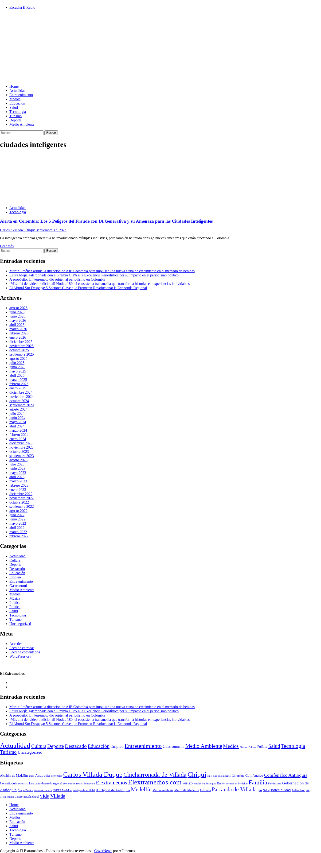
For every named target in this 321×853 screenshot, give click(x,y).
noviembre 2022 (21, 498)
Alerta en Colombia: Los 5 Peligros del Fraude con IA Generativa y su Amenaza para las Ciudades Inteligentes (106, 221)
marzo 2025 (18, 380)
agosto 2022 (18, 511)
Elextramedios (111, 782)
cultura (22, 783)
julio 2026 (16, 312)
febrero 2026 (18, 333)
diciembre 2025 (20, 342)
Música (14, 598)
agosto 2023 (18, 460)
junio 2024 (17, 418)
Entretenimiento (21, 95)
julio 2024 (16, 413)
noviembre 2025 (21, 346)
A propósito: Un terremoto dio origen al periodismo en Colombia (57, 279)
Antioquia (42, 775)
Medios (14, 99)
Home (14, 86)
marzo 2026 (18, 329)
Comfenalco (254, 775)
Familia (258, 782)
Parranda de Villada (234, 789)
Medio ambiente (163, 790)
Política (14, 603)
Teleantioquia (300, 790)
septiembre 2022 (21, 506)
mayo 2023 (17, 473)
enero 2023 (17, 490)
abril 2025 (16, 375)
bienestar (56, 775)
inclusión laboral (43, 790)
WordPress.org (20, 656)
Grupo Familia (25, 790)
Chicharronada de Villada (155, 774)
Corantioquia (8, 783)
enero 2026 (17, 337)
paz (260, 790)
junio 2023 (17, 468)
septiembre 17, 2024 (51, 230)
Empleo (15, 577)
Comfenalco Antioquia (285, 775)
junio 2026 (17, 316)
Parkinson (205, 790)
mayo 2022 (17, 523)
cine (209, 776)
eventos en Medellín (237, 783)
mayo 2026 (17, 320)
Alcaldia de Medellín (14, 775)
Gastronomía (18, 586)
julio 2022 (16, 515)
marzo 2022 (18, 532)
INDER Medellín (62, 790)
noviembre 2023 (21, 447)
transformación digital (27, 796)
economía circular (72, 783)
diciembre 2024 (20, 392)
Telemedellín (7, 796)
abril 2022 (16, 528)
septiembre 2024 (21, 405)
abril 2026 (16, 325)
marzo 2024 (18, 430)
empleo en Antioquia (205, 783)
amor (31, 775)
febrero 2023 (18, 485)
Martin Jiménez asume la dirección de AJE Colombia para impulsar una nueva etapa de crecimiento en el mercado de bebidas (102, 271)
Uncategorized (20, 624)
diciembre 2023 (20, 443)
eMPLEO (188, 783)
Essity (221, 783)
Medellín (141, 789)
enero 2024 (17, 439)
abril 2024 (16, 426)
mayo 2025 (17, 371)
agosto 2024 (18, 409)
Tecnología (17, 112)
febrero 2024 (18, 435)
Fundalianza (274, 783)
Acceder (15, 644)
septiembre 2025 (21, 354)
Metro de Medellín (186, 790)
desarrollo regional (51, 783)
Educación (17, 103)
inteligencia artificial (84, 790)
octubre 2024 (19, 401)
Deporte (15, 120)
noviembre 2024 (21, 397)
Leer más (7, 246)
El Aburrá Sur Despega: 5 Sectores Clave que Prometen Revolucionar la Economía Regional (78, 288)
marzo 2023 (18, 481)
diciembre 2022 (20, 494)
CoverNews (103, 851)
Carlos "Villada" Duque (18, 230)
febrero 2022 (18, 536)
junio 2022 (17, 519)
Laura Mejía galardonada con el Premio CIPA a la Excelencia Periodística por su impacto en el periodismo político (94, 275)
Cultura (14, 560)
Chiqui (197, 774)
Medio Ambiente (21, 124)
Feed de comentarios (24, 652)
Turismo (15, 116)
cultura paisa (33, 783)
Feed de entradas (21, 648)
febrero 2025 (18, 384)
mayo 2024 (17, 422)
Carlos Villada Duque (92, 774)
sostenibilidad (280, 790)
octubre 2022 (19, 502)
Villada (57, 796)
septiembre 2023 (21, 456)
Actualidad (17, 91)
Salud (13, 107)
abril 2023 (16, 477)
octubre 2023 (19, 452)
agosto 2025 (18, 359)
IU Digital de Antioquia (113, 790)
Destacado (17, 569)
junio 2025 (17, 367)
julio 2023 (16, 464)
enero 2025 (17, 388)
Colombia (238, 775)
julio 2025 (16, 363)
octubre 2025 (19, 350)
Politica (14, 607)
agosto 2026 (18, 308)
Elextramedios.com (155, 782)
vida (44, 796)
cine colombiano (222, 775)
